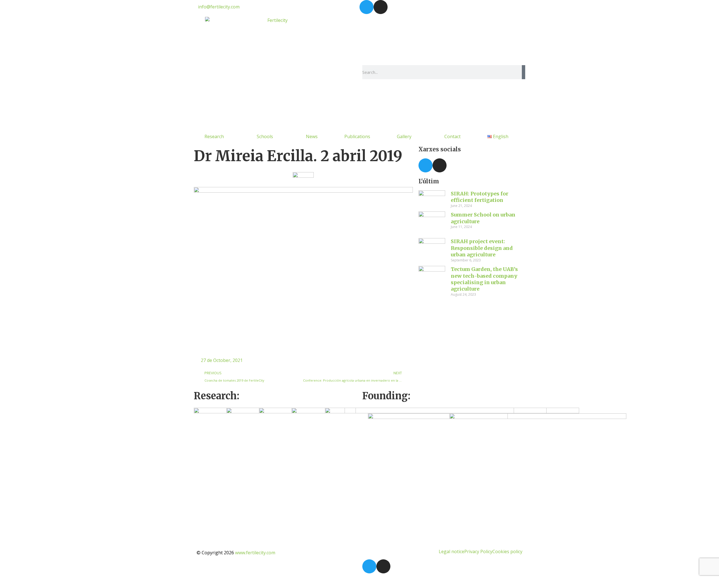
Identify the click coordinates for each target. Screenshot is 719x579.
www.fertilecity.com (255, 553)
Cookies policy (507, 551)
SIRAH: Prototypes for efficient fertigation (479, 196)
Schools (265, 136)
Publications (357, 136)
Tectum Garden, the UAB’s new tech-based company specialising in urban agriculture (484, 279)
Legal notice (451, 551)
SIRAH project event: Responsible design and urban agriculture (482, 248)
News (312, 136)
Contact (452, 136)
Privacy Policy (478, 551)
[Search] (523, 72)
